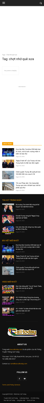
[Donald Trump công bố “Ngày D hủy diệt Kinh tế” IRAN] (8, 219)
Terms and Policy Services (11, 385)
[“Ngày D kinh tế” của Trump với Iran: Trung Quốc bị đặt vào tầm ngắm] (8, 164)
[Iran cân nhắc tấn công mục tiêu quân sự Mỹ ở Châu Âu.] (8, 230)
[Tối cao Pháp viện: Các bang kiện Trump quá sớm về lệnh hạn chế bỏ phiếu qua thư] (8, 186)
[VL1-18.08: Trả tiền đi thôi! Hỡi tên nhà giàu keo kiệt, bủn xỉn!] (8, 312)
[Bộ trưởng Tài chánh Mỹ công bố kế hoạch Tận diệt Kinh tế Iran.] (8, 208)
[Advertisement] (22, 29)
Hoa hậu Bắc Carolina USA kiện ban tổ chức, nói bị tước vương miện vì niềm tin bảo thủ (28, 151)
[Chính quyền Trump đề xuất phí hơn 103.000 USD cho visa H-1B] (8, 175)
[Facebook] (19, 379)
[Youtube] (25, 379)
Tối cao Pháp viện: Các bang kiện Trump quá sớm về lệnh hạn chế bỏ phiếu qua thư (28, 185)
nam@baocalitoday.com (18, 364)
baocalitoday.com (16, 349)
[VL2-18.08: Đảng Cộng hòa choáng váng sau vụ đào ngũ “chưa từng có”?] (8, 300)
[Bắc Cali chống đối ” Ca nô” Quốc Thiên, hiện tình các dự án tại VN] (8, 289)
